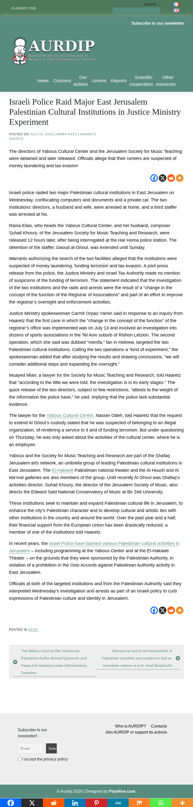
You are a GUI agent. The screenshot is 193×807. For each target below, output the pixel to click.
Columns (62, 80)
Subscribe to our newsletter (157, 23)
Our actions (80, 81)
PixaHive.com (122, 791)
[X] (162, 178)
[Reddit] (171, 178)
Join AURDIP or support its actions (136, 732)
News (43, 80)
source (16, 139)
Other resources (166, 81)
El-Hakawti (62, 470)
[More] (179, 178)
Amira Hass (66, 134)
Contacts (159, 726)
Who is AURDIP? (130, 726)
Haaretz (88, 134)
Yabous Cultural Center (69, 415)
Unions (99, 80)
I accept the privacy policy (44, 759)
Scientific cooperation (141, 81)
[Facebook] (154, 178)
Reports (119, 80)
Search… (151, 4)
